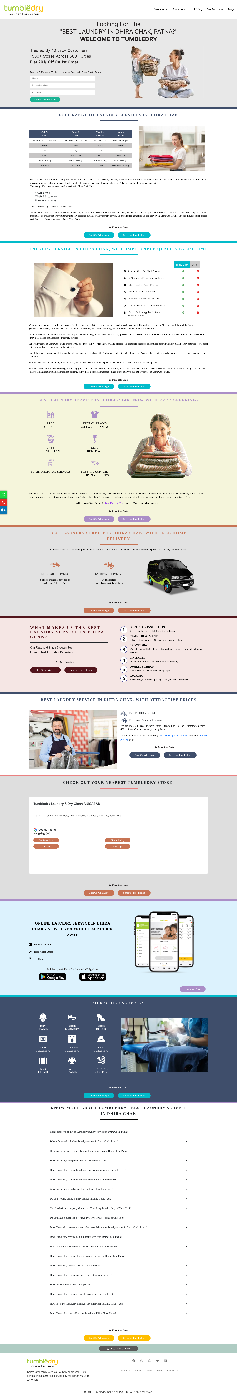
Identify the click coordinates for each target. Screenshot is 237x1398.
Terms (149, 1370)
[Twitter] (157, 1361)
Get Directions (46, 840)
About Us (125, 1370)
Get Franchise (215, 9)
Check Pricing (117, 840)
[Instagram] (150, 1361)
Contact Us (172, 1370)
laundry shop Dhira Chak (173, 735)
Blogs (231, 9)
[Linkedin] (165, 1361)
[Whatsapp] (142, 1361)
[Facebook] (134, 1361)
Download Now (193, 989)
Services (159, 9)
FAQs (138, 1370)
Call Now (46, 846)
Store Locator (181, 9)
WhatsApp (118, 846)
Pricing (198, 9)
